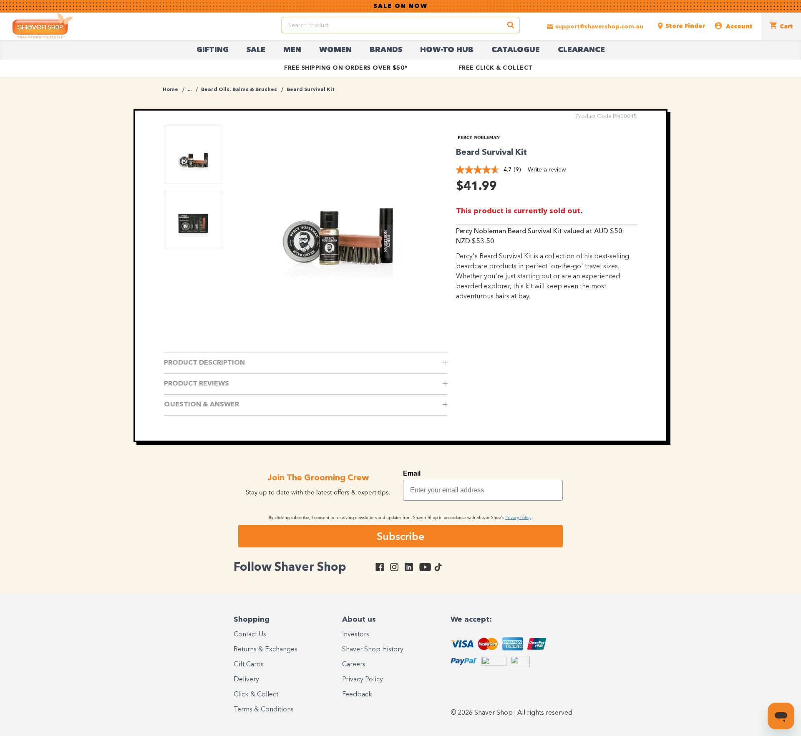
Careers (353, 664)
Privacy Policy (362, 679)
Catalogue (515, 50)
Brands (386, 50)
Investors (355, 634)
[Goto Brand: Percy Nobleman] (479, 138)
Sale (256, 50)
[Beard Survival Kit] (338, 215)
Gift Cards (249, 664)
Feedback (357, 694)
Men (292, 50)
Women (335, 50)
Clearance (581, 50)
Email (412, 473)
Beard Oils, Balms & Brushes (239, 89)
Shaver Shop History (372, 649)
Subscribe (400, 536)
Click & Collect (256, 694)
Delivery (246, 679)
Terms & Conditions (264, 709)
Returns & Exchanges (265, 649)
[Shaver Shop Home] (43, 25)
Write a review (547, 170)
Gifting (212, 50)
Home (170, 89)
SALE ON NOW (400, 6)
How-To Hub (447, 50)
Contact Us (250, 634)
